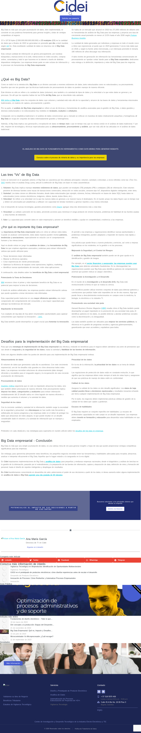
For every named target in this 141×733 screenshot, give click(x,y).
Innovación (14, 581)
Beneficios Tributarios (11, 700)
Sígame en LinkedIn (35, 547)
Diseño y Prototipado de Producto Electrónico (68, 691)
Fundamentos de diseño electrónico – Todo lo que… (31, 619)
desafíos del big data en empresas (89, 431)
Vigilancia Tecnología (58, 704)
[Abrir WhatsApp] (135, 727)
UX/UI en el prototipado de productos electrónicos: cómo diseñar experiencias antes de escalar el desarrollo (53, 572)
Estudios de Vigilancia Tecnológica (17, 704)
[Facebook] (103, 691)
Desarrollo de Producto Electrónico (24, 576)
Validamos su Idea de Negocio (15, 696)
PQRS (99, 710)
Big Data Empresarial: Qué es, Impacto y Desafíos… (31, 631)
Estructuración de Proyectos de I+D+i (65, 700)
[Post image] (4, 568)
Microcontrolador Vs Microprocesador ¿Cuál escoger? (31, 636)
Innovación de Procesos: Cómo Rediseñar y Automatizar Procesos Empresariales (43, 578)
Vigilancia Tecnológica (19, 570)
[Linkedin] (99, 691)
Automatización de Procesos (61, 699)
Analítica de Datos (57, 695)
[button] (14, 560)
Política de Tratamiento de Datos (86, 729)
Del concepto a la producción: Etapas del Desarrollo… (32, 625)
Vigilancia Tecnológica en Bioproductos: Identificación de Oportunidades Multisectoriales (45, 566)
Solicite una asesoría (70, 18)
